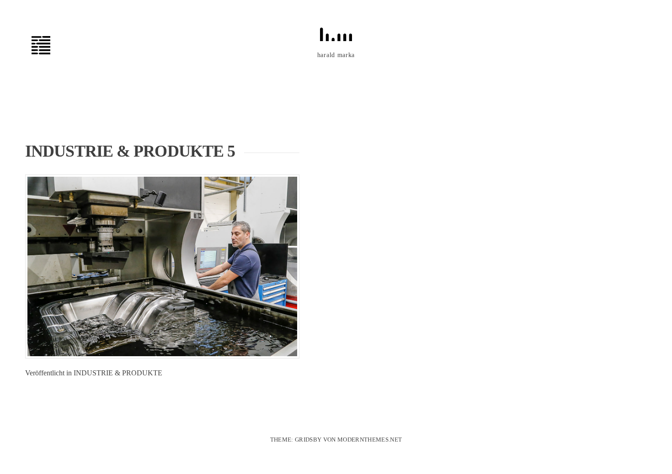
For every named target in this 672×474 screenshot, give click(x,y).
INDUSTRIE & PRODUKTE (118, 373)
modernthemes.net (369, 439)
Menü (45, 45)
